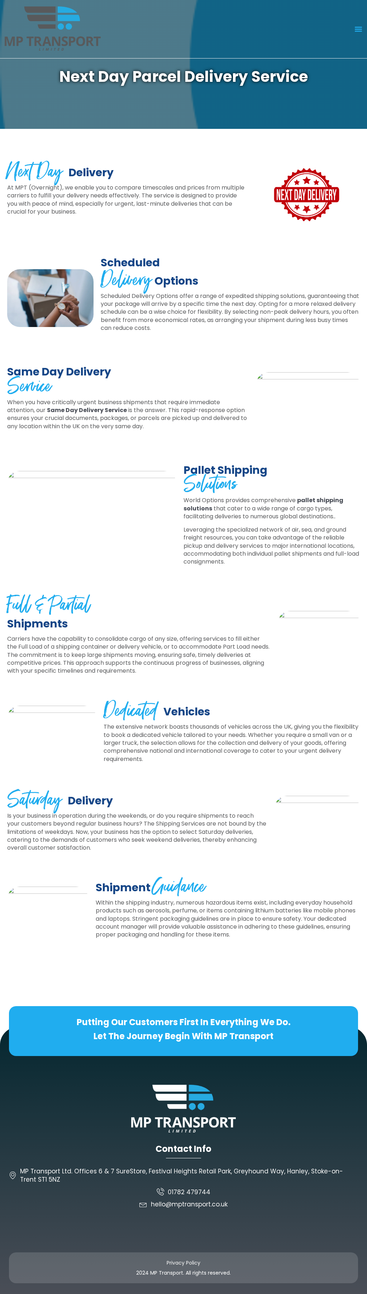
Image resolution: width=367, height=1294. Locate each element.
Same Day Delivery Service (87, 410)
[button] (358, 29)
